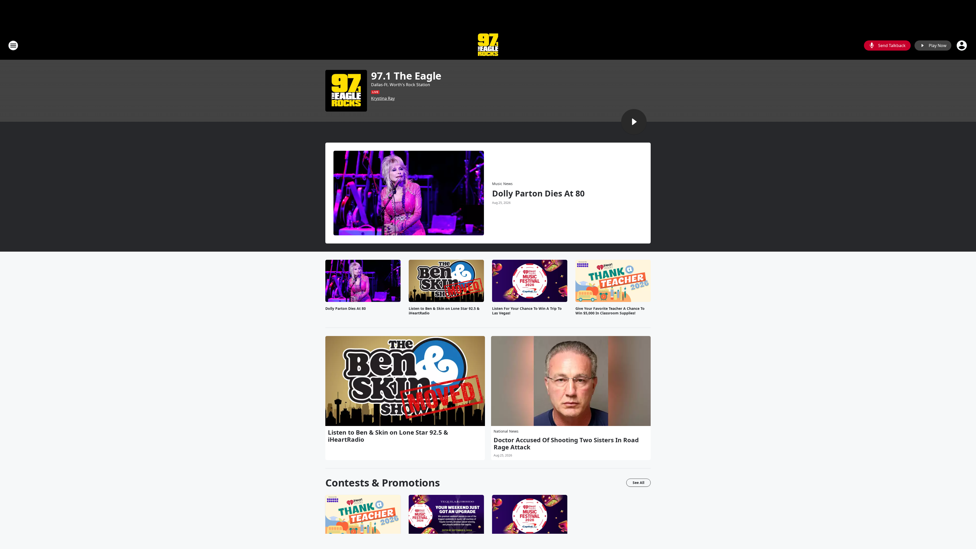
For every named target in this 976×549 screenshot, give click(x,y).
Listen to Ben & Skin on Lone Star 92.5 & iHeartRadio (444, 310)
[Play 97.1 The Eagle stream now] (346, 91)
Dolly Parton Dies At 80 (538, 193)
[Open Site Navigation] (13, 45)
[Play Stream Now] (634, 121)
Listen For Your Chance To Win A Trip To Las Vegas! (527, 310)
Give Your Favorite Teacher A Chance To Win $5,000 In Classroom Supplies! (610, 310)
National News (506, 431)
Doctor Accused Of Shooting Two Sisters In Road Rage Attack (566, 443)
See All (638, 482)
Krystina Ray (383, 98)
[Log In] (962, 45)
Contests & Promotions (382, 483)
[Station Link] (488, 45)
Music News (502, 183)
